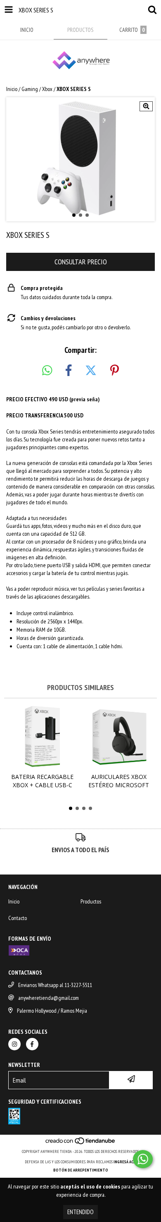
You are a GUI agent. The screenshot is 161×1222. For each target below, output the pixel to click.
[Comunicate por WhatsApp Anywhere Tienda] (143, 1159)
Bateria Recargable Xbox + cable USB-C (42, 781)
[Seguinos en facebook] (32, 1044)
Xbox (47, 89)
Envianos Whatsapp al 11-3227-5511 (55, 985)
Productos (90, 901)
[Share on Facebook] (68, 370)
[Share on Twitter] (91, 370)
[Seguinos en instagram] (14, 1044)
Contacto (17, 918)
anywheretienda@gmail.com (48, 998)
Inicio (11, 89)
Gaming (29, 89)
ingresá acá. (125, 1161)
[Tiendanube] (81, 1143)
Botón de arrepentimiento (80, 1170)
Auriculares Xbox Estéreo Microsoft (118, 781)
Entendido (80, 1212)
